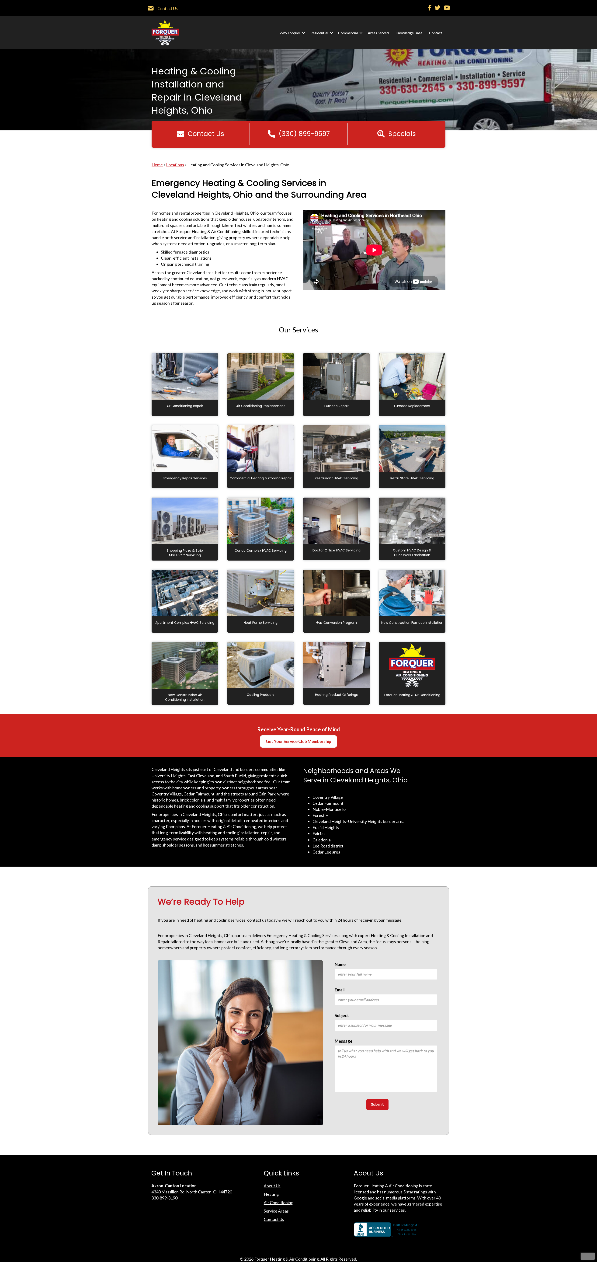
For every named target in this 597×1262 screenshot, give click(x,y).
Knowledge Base (409, 33)
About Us (272, 1185)
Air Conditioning (278, 1202)
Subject (342, 1015)
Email (340, 989)
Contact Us (274, 1219)
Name (340, 964)
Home (157, 164)
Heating (271, 1194)
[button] (303, 33)
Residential (319, 33)
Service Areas (276, 1210)
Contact (435, 33)
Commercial (348, 33)
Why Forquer (290, 33)
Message (343, 1041)
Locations (175, 164)
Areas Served (378, 33)
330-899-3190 (164, 1197)
